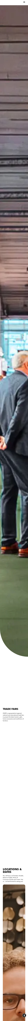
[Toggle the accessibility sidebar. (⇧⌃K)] (24, 1015)
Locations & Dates (12, 871)
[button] (23, 2)
